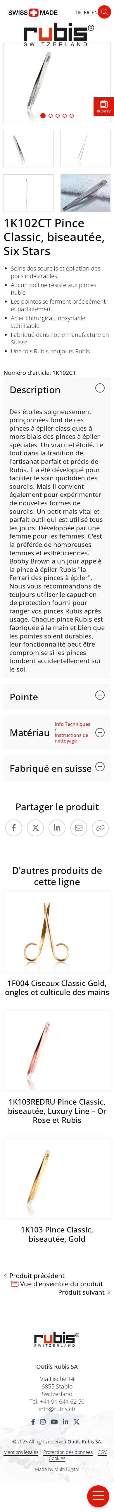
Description (35, 389)
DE (79, 12)
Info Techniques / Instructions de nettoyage (72, 733)
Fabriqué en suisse (51, 768)
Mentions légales (21, 1452)
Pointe (24, 696)
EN (95, 12)
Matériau (30, 732)
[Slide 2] (58, 116)
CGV (102, 1452)
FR (86, 12)
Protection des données (68, 1452)
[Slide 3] (65, 116)
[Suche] (104, 12)
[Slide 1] (43, 115)
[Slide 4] (72, 116)
